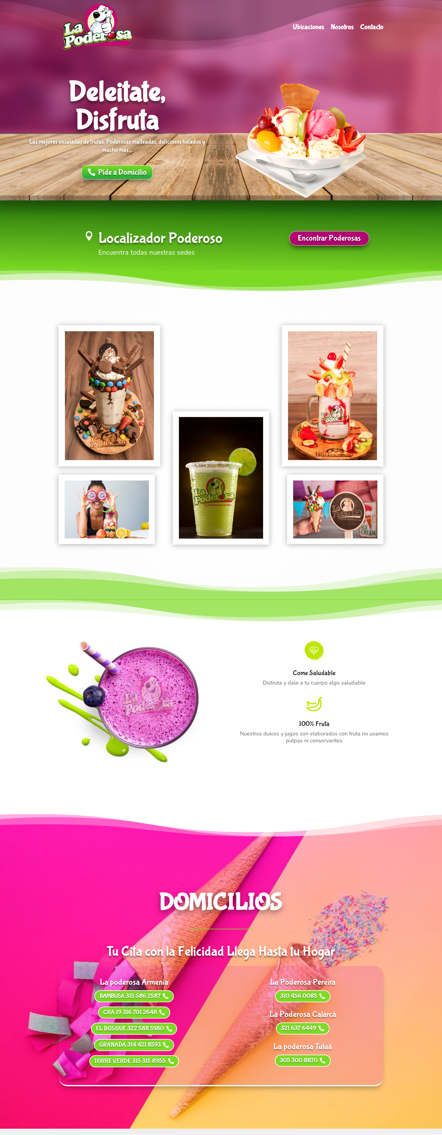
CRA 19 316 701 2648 (130, 1012)
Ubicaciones (308, 28)
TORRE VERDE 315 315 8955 (130, 1061)
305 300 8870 (299, 1060)
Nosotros (342, 28)
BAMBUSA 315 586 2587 (130, 996)
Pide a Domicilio (122, 172)
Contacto (371, 28)
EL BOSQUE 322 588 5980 (130, 1028)
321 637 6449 (298, 1028)
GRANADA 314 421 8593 (130, 1045)
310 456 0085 (298, 996)
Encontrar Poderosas (329, 238)
